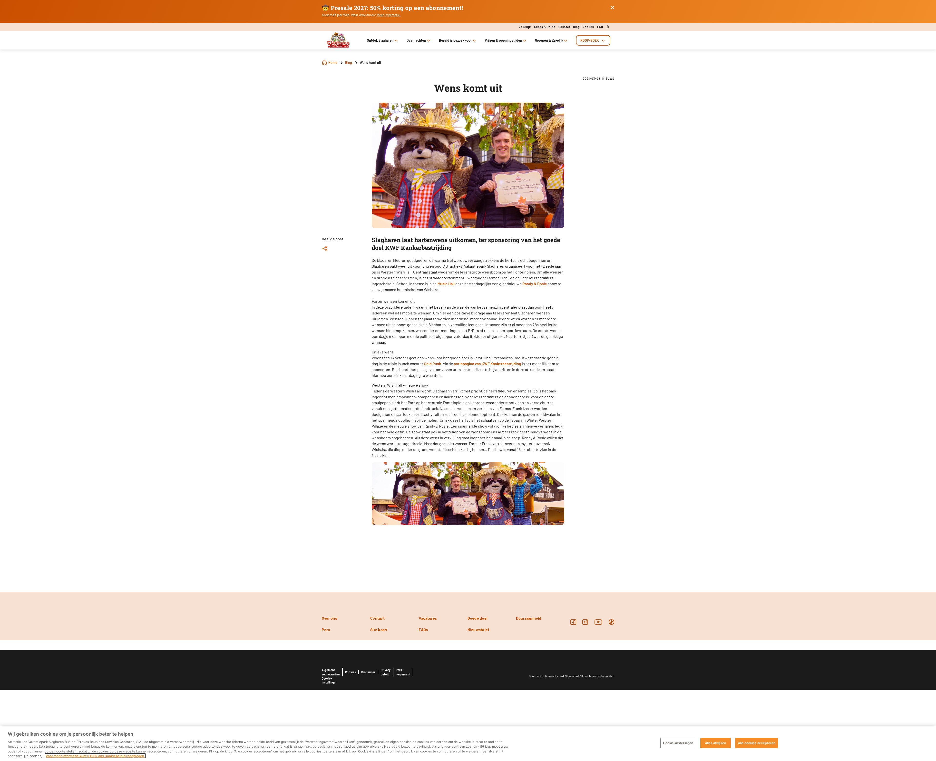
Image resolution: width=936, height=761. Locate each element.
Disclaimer (368, 672)
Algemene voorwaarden (331, 672)
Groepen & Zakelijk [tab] (549, 40)
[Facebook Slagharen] (573, 622)
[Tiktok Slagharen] (611, 622)
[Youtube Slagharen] (598, 622)
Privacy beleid (385, 672)
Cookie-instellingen (329, 680)
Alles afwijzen (715, 743)
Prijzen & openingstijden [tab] (503, 40)
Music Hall (446, 283)
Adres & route (545, 27)
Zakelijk (525, 27)
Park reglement (403, 672)
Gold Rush (432, 363)
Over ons (329, 618)
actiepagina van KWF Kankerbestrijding (487, 363)
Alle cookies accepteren (756, 743)
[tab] (593, 40)
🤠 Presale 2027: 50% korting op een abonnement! (392, 8)
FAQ (600, 27)
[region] (468, 743)
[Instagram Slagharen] (585, 622)
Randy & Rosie (534, 283)
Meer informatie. (389, 15)
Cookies (350, 672)
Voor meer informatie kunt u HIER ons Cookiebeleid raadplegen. (95, 756)
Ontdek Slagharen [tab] (380, 40)
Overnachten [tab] (416, 40)
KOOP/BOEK (589, 40)
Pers (326, 629)
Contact (564, 27)
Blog (576, 27)
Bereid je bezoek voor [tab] (455, 40)
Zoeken (588, 27)
